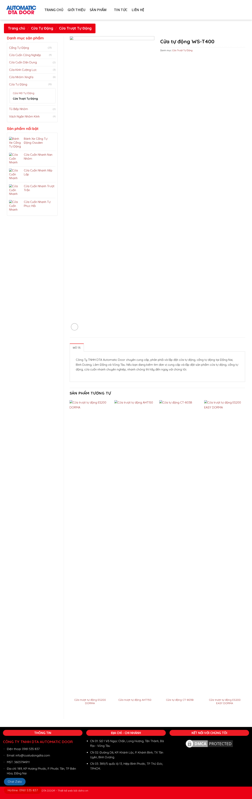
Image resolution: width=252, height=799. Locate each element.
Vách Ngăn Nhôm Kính (24, 116)
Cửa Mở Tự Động (23, 93)
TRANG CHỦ (53, 10)
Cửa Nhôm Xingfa (21, 77)
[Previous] (70, 556)
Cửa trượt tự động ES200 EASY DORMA (225, 701)
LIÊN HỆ (138, 10)
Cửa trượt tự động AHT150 (134, 699)
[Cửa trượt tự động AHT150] (134, 547)
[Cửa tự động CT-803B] (179, 547)
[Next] (245, 556)
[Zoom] (74, 327)
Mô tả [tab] (77, 347)
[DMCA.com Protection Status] (209, 743)
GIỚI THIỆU (76, 10)
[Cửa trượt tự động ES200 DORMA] (89, 547)
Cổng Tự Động (19, 48)
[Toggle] (54, 47)
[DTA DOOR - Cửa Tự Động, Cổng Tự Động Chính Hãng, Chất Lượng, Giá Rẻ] (21, 10)
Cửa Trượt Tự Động (75, 28)
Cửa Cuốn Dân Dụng (23, 62)
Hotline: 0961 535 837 (23, 790)
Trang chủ (16, 28)
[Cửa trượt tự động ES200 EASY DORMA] (224, 547)
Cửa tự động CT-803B (180, 699)
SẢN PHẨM (98, 10)
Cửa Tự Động (42, 28)
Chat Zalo (15, 781)
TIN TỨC (120, 10)
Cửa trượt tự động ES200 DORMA (90, 701)
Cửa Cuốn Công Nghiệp (25, 55)
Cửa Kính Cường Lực (23, 70)
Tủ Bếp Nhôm (18, 109)
